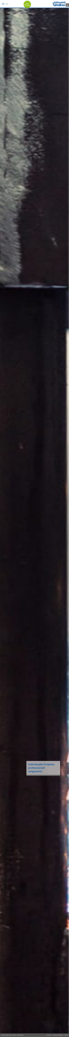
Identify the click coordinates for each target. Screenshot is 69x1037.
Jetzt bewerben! (27, 4)
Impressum (49, 1035)
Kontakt (66, 1035)
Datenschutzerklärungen (58, 1035)
